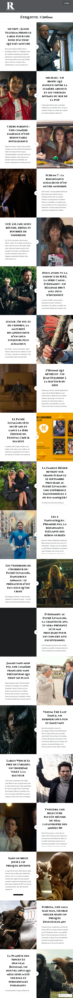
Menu (67, 3)
